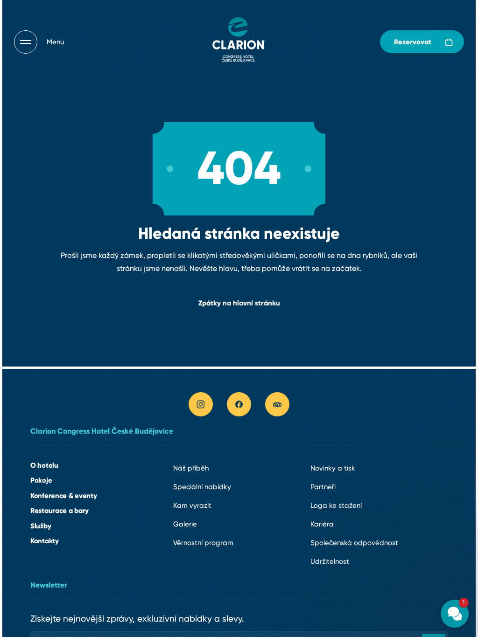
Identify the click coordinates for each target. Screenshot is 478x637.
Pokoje (41, 480)
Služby (40, 525)
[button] (399, 495)
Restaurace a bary (59, 510)
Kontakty (44, 540)
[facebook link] (239, 404)
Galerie (185, 524)
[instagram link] (201, 404)
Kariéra (322, 524)
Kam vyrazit (192, 505)
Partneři (323, 487)
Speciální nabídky (202, 487)
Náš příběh (191, 468)
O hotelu (44, 465)
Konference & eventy (63, 495)
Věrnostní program (203, 543)
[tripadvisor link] (277, 404)
